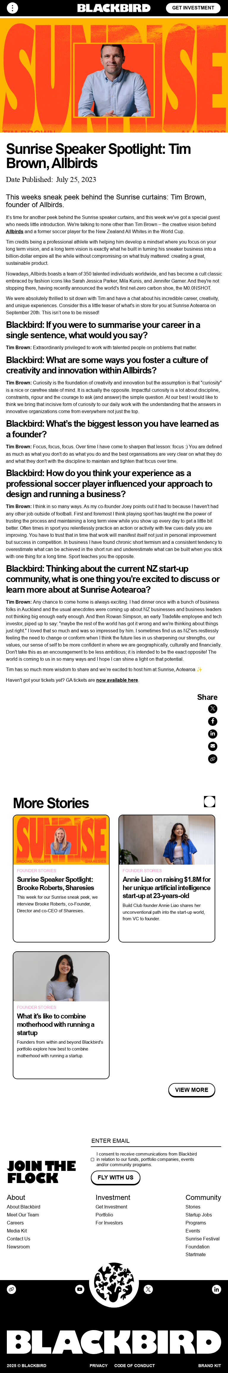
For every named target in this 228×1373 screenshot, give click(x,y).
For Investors (109, 1222)
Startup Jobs (199, 1214)
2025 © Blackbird (26, 1365)
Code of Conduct (134, 1365)
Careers (15, 1222)
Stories (193, 1206)
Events (193, 1230)
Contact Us (18, 1238)
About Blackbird (23, 1206)
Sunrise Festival (203, 1238)
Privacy (98, 1365)
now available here (117, 680)
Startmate (196, 1254)
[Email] (212, 746)
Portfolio (104, 1214)
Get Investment (193, 8)
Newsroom (18, 1246)
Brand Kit (209, 1365)
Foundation (198, 1246)
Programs (196, 1222)
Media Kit (17, 1230)
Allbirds (14, 231)
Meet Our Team (23, 1214)
